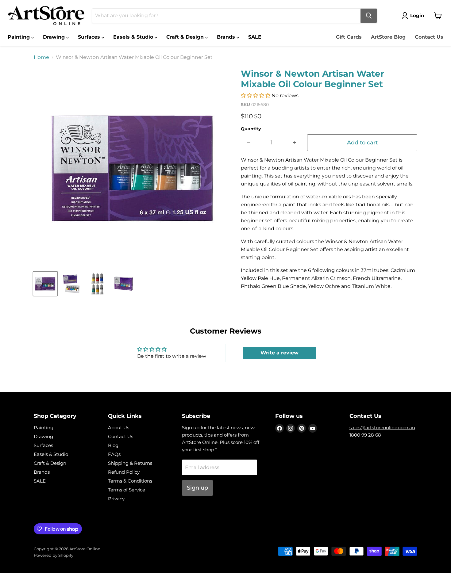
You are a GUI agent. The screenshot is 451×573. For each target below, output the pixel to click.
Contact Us (429, 37)
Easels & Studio (134, 37)
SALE (254, 37)
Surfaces (90, 37)
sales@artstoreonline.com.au (382, 427)
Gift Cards (349, 37)
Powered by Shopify (53, 555)
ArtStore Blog (388, 37)
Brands (227, 37)
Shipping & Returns (130, 463)
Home (41, 57)
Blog (113, 445)
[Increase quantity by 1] (294, 142)
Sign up (197, 487)
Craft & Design (185, 37)
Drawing (54, 37)
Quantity (251, 128)
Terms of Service (126, 490)
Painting (19, 37)
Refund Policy (124, 472)
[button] (255, 95)
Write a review (279, 353)
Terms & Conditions (130, 481)
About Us (118, 427)
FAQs (114, 454)
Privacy (116, 499)
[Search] (368, 16)
